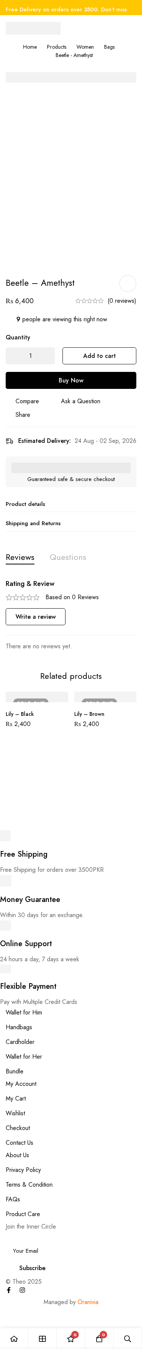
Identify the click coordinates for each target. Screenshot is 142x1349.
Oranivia (88, 1302)
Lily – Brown (89, 714)
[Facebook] (9, 1290)
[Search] (128, 1338)
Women (85, 47)
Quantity (18, 337)
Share (23, 414)
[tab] (20, 557)
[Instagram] (22, 1290)
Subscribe (32, 1268)
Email (15, 1237)
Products (56, 47)
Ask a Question (80, 401)
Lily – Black (20, 714)
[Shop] (42, 1338)
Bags (109, 47)
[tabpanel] (71, 616)
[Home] (14, 1338)
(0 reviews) (122, 300)
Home (30, 47)
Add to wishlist (127, 283)
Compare (27, 401)
